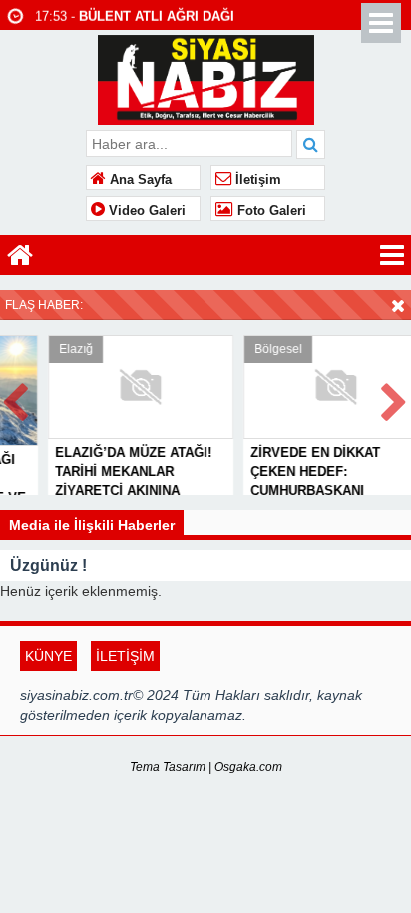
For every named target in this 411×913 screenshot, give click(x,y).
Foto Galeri (269, 211)
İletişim (256, 180)
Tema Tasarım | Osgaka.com (206, 767)
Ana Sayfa (139, 180)
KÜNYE (48, 656)
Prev (16, 398)
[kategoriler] (392, 255)
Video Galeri (145, 211)
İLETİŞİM (125, 656)
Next (395, 398)
